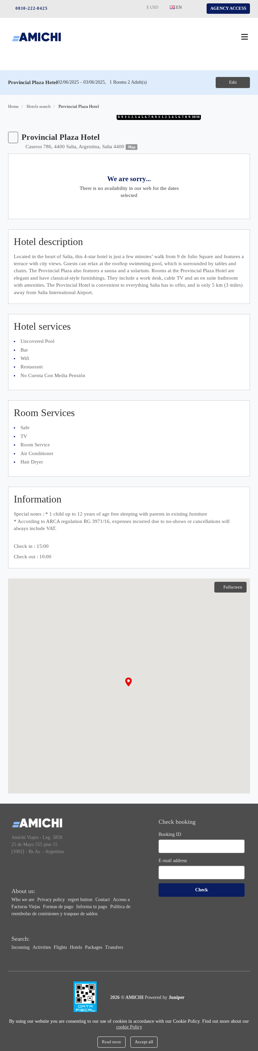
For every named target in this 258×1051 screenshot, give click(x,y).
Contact (103, 899)
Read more (111, 1041)
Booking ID (170, 834)
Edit (233, 82)
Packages (94, 947)
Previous (8, 118)
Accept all (144, 1041)
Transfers (114, 947)
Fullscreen (232, 587)
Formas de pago (59, 906)
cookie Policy (129, 1026)
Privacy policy (51, 899)
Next (242, 118)
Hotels (76, 947)
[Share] (13, 137)
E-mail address (173, 860)
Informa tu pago (92, 906)
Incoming (21, 947)
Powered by (164, 997)
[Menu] (244, 37)
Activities (42, 947)
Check (201, 889)
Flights (61, 947)
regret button (81, 899)
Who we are (23, 899)
